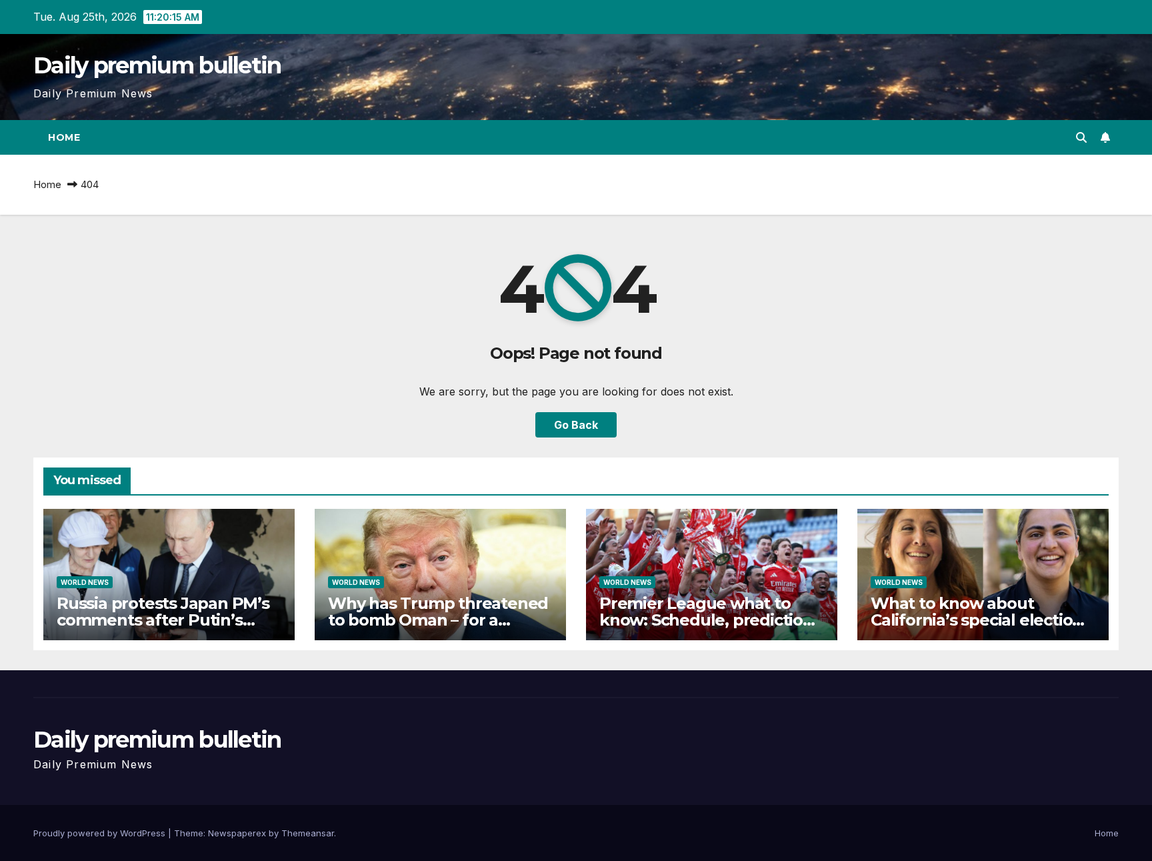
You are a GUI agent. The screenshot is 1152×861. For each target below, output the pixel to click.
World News (85, 582)
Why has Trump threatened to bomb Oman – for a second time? (438, 620)
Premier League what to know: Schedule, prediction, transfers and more (708, 620)
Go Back (576, 425)
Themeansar (307, 833)
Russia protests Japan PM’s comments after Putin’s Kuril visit (163, 620)
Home (64, 137)
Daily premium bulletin (157, 65)
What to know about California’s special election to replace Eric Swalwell (977, 620)
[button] (1081, 137)
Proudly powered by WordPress (100, 833)
